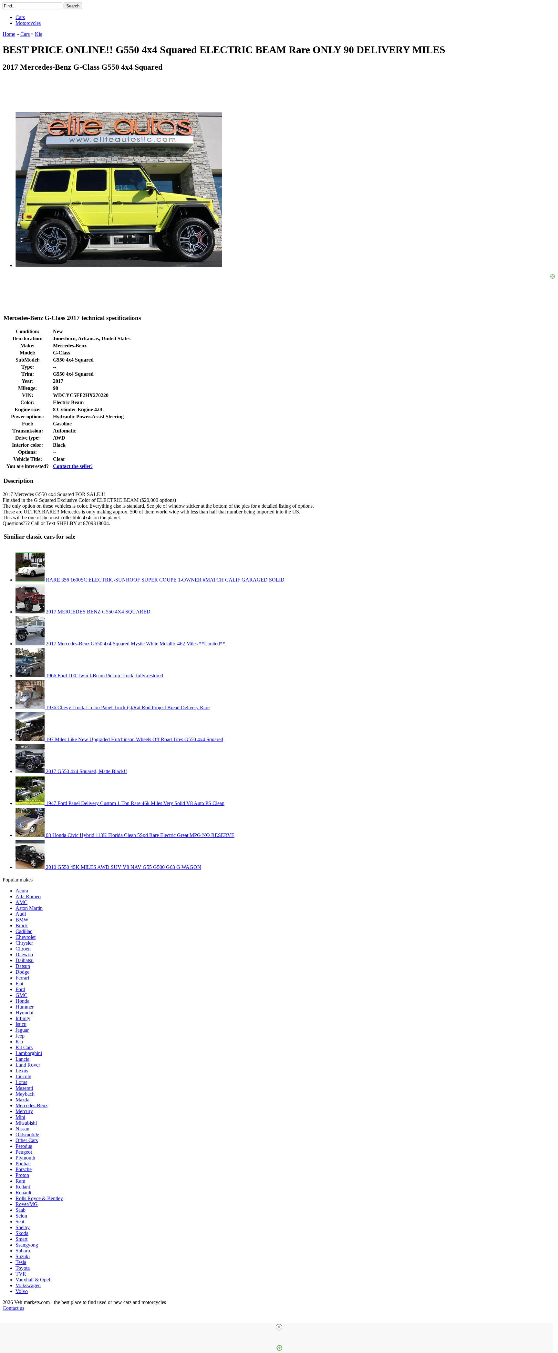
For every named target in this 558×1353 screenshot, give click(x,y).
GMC (21, 995)
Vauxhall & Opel (33, 1279)
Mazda (22, 1099)
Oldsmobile (27, 1134)
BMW (22, 919)
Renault (23, 1192)
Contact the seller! (73, 466)
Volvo (22, 1291)
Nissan (22, 1128)
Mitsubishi (26, 1123)
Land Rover (28, 1065)
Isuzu (21, 1024)
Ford (20, 989)
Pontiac (23, 1163)
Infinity (23, 1018)
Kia (19, 1041)
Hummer (25, 1007)
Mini (20, 1117)
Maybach (25, 1094)
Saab (21, 1210)
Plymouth (25, 1157)
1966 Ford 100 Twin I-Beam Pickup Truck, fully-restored (104, 675)
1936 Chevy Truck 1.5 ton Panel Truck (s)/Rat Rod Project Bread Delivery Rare (127, 707)
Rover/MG (27, 1204)
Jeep (20, 1036)
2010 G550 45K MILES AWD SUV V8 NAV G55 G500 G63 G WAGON (123, 867)
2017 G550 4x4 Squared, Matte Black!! (86, 771)
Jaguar (22, 1030)
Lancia (22, 1059)
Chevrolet (26, 937)
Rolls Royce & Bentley (39, 1198)
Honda (22, 1001)
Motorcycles (28, 23)
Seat (20, 1221)
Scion (21, 1216)
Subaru (23, 1250)
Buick (22, 925)
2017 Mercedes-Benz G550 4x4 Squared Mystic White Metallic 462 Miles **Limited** (135, 643)
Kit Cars (24, 1047)
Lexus (22, 1070)
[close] (279, 1327)
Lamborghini (29, 1053)
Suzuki (23, 1256)
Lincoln (23, 1076)
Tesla (21, 1262)
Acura (22, 890)
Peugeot (24, 1152)
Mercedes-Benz (31, 1105)
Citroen (23, 948)
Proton (22, 1175)
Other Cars (27, 1140)
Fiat (19, 983)
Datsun (23, 966)
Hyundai (24, 1012)
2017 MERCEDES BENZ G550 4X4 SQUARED (97, 611)
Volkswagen (28, 1285)
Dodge (22, 972)
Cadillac (24, 931)
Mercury (24, 1111)
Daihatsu (25, 960)
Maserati (24, 1088)
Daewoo (24, 954)
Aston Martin (29, 908)
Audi (21, 914)
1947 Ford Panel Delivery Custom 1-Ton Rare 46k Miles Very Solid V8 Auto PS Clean (134, 803)
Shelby (23, 1227)
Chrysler (24, 943)
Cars (20, 17)
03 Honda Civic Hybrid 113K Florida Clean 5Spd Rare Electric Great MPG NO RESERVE (139, 835)
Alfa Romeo (28, 896)
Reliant (23, 1186)
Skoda (22, 1233)
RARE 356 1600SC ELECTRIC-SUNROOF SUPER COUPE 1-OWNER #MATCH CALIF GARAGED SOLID (164, 579)
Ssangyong (27, 1245)
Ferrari (22, 977)
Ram (20, 1181)
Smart (21, 1239)
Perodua (24, 1146)
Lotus (21, 1082)
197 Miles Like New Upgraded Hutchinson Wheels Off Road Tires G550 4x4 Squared (134, 739)
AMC (21, 902)
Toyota (23, 1268)
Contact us (13, 1308)
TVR (21, 1274)
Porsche (24, 1169)
